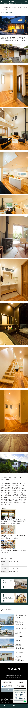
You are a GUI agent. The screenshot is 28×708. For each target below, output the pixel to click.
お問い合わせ (9, 677)
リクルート (19, 675)
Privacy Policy (4, 699)
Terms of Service (11, 699)
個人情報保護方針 (10, 675)
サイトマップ (18, 677)
